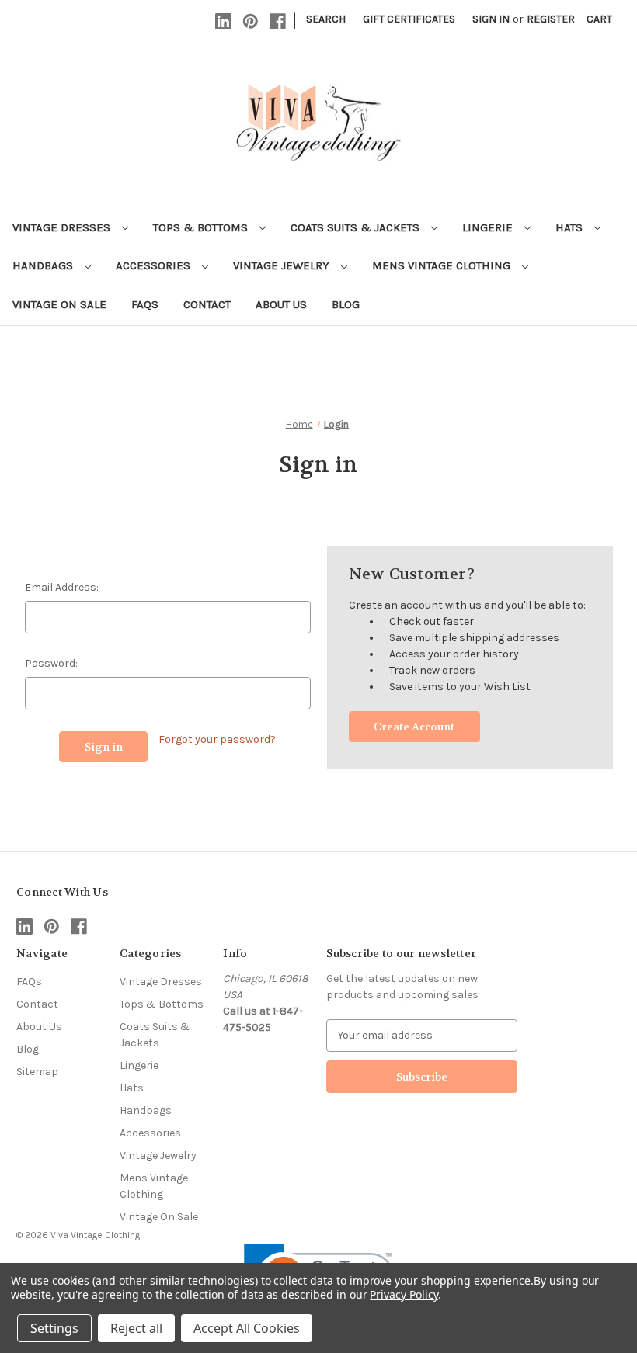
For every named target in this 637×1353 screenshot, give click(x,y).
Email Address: (62, 587)
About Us (281, 304)
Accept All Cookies (246, 1328)
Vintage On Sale (59, 304)
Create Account (414, 727)
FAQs (144, 304)
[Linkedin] (223, 21)
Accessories (154, 265)
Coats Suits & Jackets (357, 227)
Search (326, 19)
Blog (346, 304)
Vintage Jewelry (282, 265)
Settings (54, 1328)
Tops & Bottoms (202, 227)
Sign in (491, 19)
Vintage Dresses (62, 227)
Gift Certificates (409, 19)
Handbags (44, 265)
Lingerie (489, 227)
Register (551, 19)
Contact (207, 304)
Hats (570, 227)
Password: (51, 663)
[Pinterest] (250, 21)
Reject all (136, 1328)
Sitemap (37, 1071)
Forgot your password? (217, 739)
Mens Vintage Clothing (442, 265)
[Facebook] (278, 21)
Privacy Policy (403, 1294)
